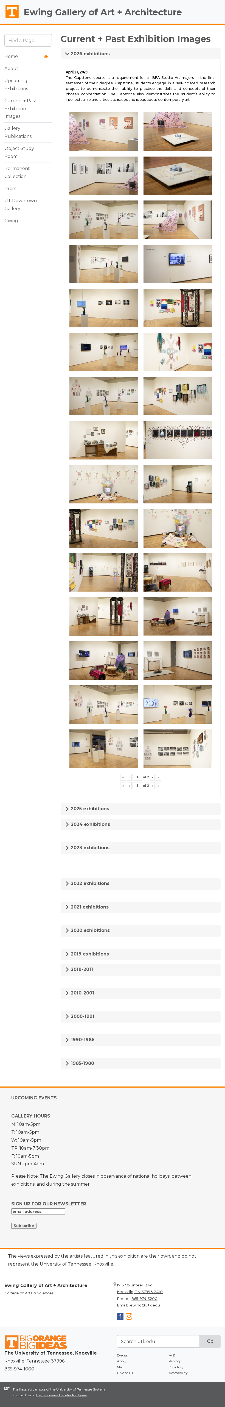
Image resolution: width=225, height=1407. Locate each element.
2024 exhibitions (89, 824)
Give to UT (125, 1373)
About (11, 68)
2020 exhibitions (89, 930)
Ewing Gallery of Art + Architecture (103, 12)
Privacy (175, 1361)
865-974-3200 (144, 1298)
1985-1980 (81, 1063)
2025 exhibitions (89, 808)
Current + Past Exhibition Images (20, 108)
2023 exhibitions (89, 847)
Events (122, 1355)
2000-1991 (81, 1016)
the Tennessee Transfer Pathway (61, 1395)
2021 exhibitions (89, 907)
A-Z (172, 1355)
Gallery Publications (18, 132)
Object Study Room (19, 152)
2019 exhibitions (89, 954)
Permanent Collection (17, 172)
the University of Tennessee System (77, 1389)
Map (120, 1367)
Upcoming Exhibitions (16, 84)
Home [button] (11, 56)
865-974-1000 (19, 1369)
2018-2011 (81, 969)
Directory (176, 1367)
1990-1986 (82, 1039)
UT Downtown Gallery (20, 204)
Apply (121, 1361)
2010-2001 (81, 993)
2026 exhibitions (89, 53)
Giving (11, 220)
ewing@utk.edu (145, 1305)
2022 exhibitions (89, 883)
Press (10, 188)
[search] (28, 40)
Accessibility (178, 1373)
